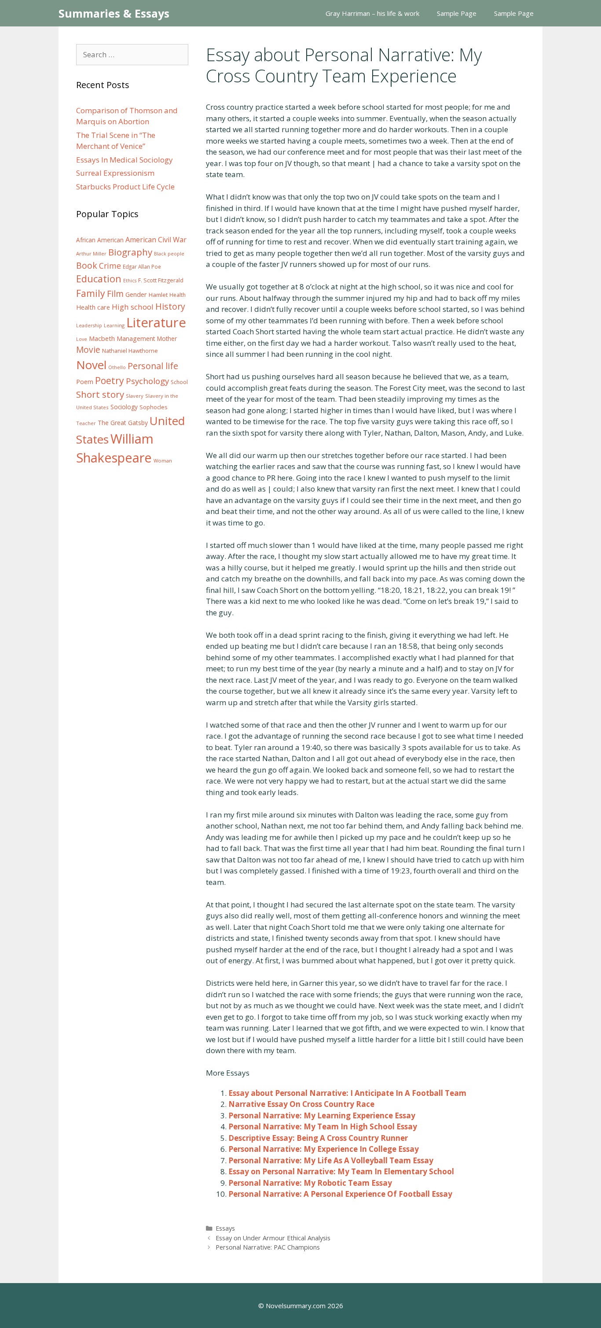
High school (133, 307)
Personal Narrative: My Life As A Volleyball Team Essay (330, 1160)
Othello (117, 367)
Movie (88, 349)
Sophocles (153, 407)
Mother (167, 339)
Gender (136, 294)
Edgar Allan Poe (142, 266)
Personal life (153, 366)
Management (136, 338)
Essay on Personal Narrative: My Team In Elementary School (341, 1171)
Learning (114, 325)
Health (177, 295)
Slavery (134, 395)
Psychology (147, 381)
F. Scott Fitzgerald (160, 280)
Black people (169, 254)
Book (86, 265)
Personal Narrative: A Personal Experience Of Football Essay (340, 1194)
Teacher (86, 423)
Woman (163, 460)
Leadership (89, 325)
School (179, 382)
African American (100, 240)
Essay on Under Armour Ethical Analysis (273, 1238)
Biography (130, 252)
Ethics (129, 280)
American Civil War (156, 239)
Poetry (109, 380)
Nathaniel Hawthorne (130, 351)
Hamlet (158, 295)
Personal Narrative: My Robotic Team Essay (310, 1183)
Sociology (124, 407)
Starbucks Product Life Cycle (125, 186)
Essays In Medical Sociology (124, 160)
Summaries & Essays (114, 13)
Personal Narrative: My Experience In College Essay (323, 1149)
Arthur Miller (91, 253)
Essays (225, 1228)
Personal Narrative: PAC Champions (268, 1247)
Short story (100, 394)
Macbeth (102, 338)
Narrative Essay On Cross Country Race (301, 1104)
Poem (84, 381)
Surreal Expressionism (115, 173)
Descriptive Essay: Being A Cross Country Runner (318, 1138)
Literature (156, 322)
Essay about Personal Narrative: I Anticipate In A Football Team (347, 1093)
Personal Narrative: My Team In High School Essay (322, 1126)
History (170, 306)
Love (81, 339)
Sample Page (456, 13)
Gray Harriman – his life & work (372, 13)
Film (115, 294)
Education (98, 278)
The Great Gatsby (123, 422)
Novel (91, 365)
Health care (93, 307)
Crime (110, 265)
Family (90, 293)
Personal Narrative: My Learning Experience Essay (321, 1115)
